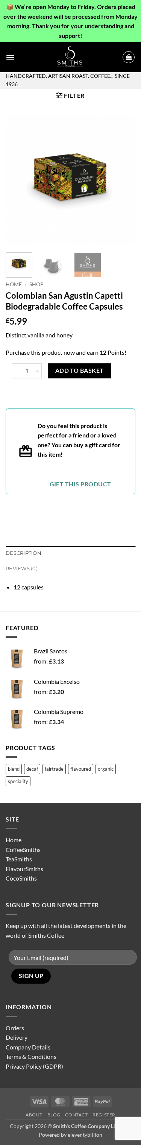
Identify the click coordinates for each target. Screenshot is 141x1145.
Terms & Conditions (31, 1056)
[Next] (123, 180)
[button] (10, 57)
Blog (54, 1115)
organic (106, 769)
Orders (15, 1027)
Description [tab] (23, 553)
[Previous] (17, 180)
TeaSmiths (19, 859)
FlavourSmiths (24, 868)
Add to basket (79, 370)
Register (103, 1115)
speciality (18, 781)
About (34, 1115)
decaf (32, 769)
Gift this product (80, 484)
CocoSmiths (21, 878)
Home (14, 284)
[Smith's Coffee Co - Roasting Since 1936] (70, 57)
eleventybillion (85, 1134)
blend (14, 769)
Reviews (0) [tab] (22, 568)
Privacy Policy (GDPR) (34, 1066)
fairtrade (54, 769)
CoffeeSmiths (23, 849)
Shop (36, 284)
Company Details (28, 1047)
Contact (76, 1115)
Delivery (16, 1037)
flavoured (80, 769)
